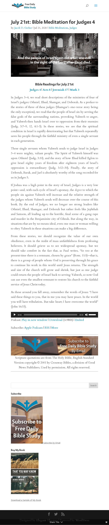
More (54, 328)
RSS (47, 328)
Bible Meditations (58, 28)
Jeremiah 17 (60, 90)
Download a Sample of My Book (26, 500)
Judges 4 (35, 90)
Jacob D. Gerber (23, 28)
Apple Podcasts (33, 328)
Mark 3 (74, 90)
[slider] (93, 314)
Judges (73, 28)
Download (55, 320)
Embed (79, 320)
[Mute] (86, 314)
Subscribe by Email (51, 442)
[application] (54, 315)
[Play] (14, 314)
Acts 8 (47, 90)
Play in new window (34, 320)
